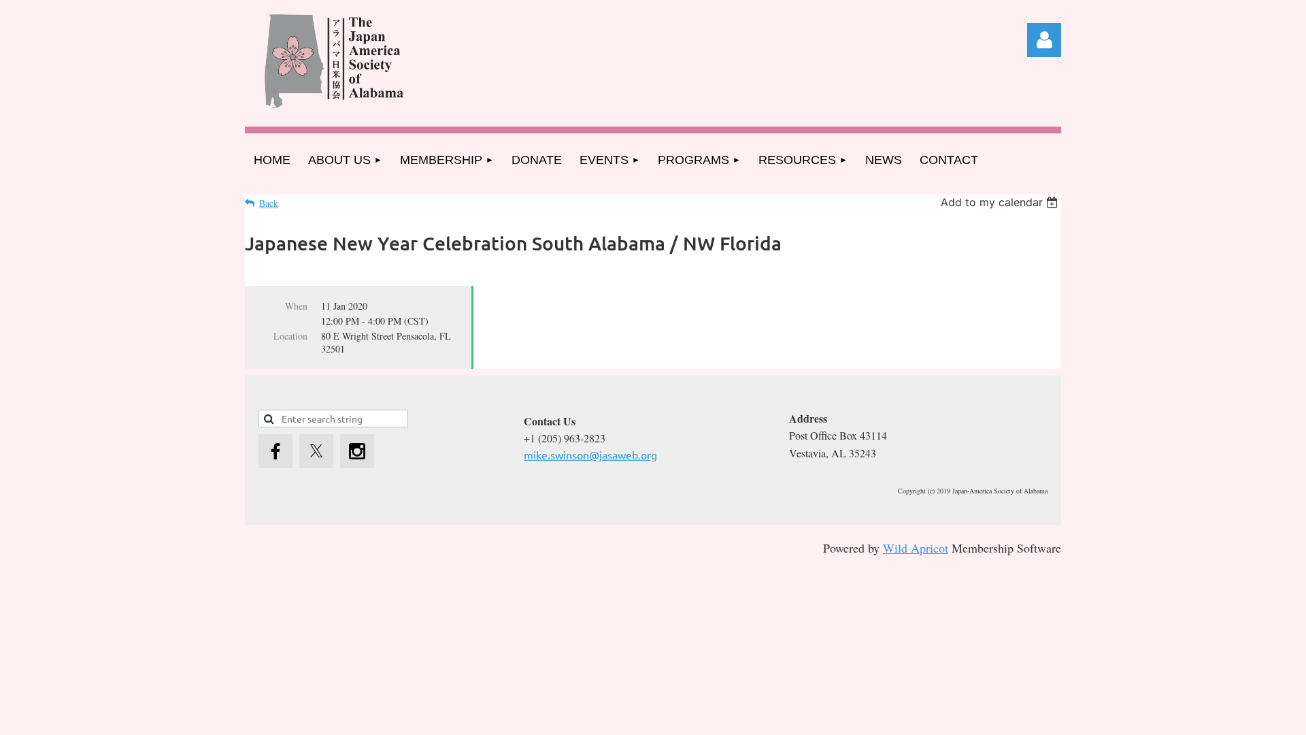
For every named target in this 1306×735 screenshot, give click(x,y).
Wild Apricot (915, 548)
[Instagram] (357, 451)
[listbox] (1001, 202)
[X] (316, 451)
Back (268, 203)
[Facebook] (275, 451)
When (296, 305)
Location (290, 335)
